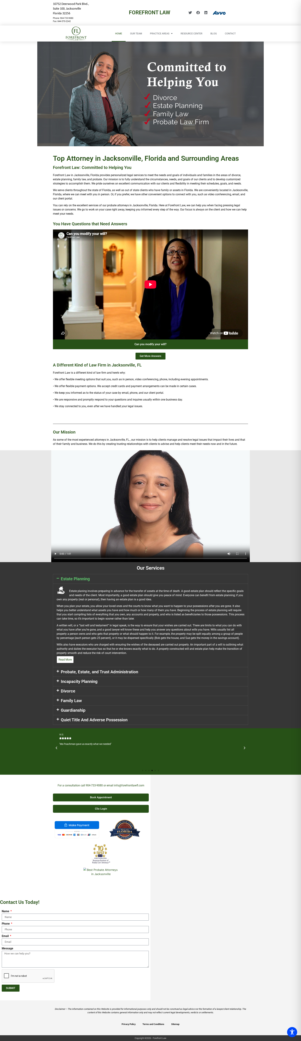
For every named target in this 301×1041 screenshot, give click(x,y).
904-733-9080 (94, 785)
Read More (65, 659)
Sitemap (175, 1024)
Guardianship (73, 710)
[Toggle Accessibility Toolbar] (292, 1032)
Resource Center (191, 33)
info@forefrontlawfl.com (129, 785)
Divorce (68, 691)
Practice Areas (159, 33)
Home (118, 33)
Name (6, 911)
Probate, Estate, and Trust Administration (99, 671)
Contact (230, 33)
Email (5, 936)
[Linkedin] (205, 12)
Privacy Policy (129, 1024)
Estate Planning (75, 578)
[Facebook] (198, 12)
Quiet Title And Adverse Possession (94, 719)
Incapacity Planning (79, 681)
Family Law (71, 700)
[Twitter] (190, 12)
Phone (6, 923)
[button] (150, 579)
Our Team (136, 33)
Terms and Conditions (153, 1024)
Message (7, 948)
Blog (213, 33)
